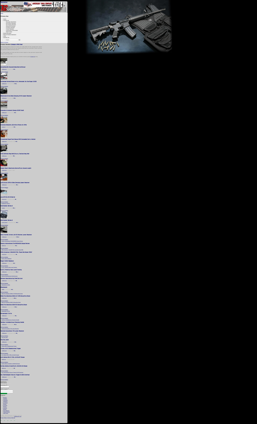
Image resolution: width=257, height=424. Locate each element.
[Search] (19, 40)
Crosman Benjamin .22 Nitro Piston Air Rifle (14, 124)
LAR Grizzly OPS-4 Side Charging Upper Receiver (15, 182)
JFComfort (4, 199)
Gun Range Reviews (11, 24)
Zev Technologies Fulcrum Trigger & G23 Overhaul (15, 374)
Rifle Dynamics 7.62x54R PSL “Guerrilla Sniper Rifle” (16, 252)
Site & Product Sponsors (9, 34)
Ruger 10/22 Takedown (7, 261)
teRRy (3, 289)
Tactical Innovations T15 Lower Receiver (12, 331)
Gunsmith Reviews (10, 26)
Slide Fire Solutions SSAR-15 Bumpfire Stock (14, 304)
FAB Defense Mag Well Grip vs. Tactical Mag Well (15, 153)
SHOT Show (9, 31)
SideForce (4, 245)
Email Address (3, 385)
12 (15, 98)
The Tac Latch (5, 339)
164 (15, 298)
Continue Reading (4, 86)
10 (17, 184)
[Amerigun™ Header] (44, 6)
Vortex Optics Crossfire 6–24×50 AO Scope (14, 366)
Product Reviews (10, 27)
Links (4, 36)
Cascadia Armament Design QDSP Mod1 (12, 110)
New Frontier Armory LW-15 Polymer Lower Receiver (16, 234)
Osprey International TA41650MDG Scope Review (15, 243)
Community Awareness (12, 30)
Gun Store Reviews (11, 23)
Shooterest (4, 287)
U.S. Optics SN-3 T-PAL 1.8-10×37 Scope (12, 357)
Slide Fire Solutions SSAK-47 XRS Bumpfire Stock (15, 296)
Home (4, 19)
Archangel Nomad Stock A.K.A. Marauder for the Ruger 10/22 (19, 81)
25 (16, 83)
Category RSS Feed (16, 44)
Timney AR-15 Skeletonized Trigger (11, 348)
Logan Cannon (4, 222)
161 (16, 324)
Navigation (4, 2)
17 (17, 222)
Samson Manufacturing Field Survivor (12, 278)
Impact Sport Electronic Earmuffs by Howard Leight (16, 168)
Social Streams (7, 33)
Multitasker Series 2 (7, 205)
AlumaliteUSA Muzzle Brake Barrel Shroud (13, 67)
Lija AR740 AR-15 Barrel (8, 197)
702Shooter (4, 69)
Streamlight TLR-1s (6, 313)
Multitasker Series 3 (7, 220)
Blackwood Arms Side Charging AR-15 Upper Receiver (16, 95)
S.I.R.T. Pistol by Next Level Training (11, 269)
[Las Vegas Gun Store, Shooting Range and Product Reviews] (12, 11)
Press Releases (6, 410)
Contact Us (6, 37)
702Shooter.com (17, 416)
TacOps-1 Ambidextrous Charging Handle (12, 322)
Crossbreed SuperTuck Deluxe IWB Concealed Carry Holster (18, 139)
